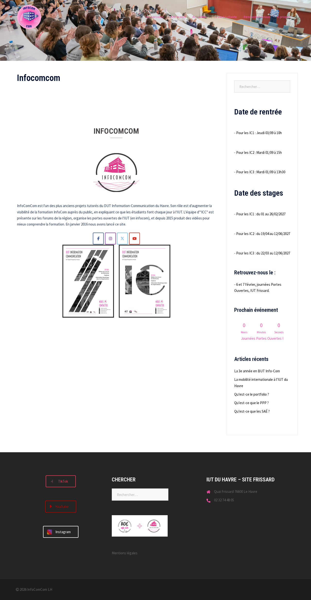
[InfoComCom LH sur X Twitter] (122, 238)
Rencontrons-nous (257, 17)
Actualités (199, 17)
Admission (178, 17)
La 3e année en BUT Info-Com (257, 371)
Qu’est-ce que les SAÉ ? (252, 411)
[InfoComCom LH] (29, 16)
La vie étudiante (225, 17)
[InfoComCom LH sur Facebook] (98, 238)
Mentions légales (125, 553)
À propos (284, 17)
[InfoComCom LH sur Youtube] (134, 238)
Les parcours (154, 17)
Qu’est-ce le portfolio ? (251, 394)
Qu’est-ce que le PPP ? (251, 402)
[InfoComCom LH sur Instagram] (110, 238)
